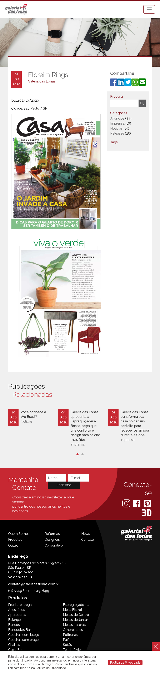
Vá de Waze (18, 577)
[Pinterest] (147, 503)
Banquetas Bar (19, 630)
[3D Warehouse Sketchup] (147, 513)
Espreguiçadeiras (76, 605)
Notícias (116, 128)
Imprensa (117, 123)
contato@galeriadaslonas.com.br (33, 584)
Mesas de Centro (76, 615)
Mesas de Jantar (75, 620)
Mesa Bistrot (72, 610)
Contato (87, 540)
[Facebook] (137, 503)
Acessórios (16, 610)
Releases (117, 133)
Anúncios (117, 118)
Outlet (13, 545)
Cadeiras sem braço (23, 640)
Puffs (66, 640)
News (85, 534)
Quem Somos (19, 534)
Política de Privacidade (125, 662)
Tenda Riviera (73, 650)
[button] (77, 454)
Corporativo (54, 545)
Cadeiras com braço (23, 635)
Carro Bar (15, 650)
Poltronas (70, 635)
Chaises (14, 645)
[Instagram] (127, 503)
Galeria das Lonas (41, 81)
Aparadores (17, 615)
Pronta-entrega (20, 605)
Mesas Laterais (74, 625)
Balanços (15, 620)
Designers (52, 540)
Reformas (52, 534)
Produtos (15, 540)
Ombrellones (73, 630)
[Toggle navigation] (149, 9)
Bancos (14, 625)
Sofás (67, 645)
